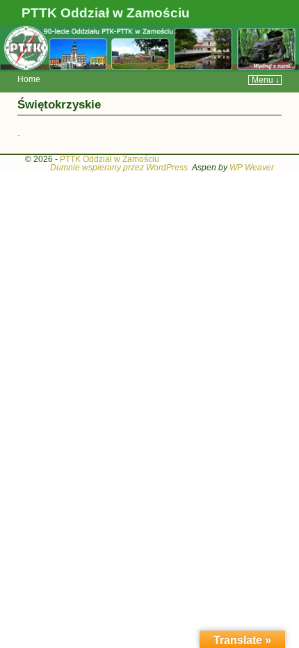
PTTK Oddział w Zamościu (106, 13)
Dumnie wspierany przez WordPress (119, 167)
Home (28, 79)
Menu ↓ (266, 80)
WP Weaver (251, 167)
